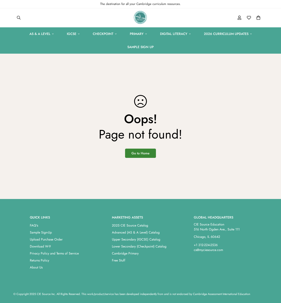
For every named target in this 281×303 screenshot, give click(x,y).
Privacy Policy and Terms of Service (54, 253)
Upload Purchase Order (46, 239)
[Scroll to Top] (273, 280)
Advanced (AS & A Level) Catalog (136, 232)
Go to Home (140, 153)
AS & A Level (39, 33)
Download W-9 (40, 246)
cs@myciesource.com (208, 249)
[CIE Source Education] (140, 17)
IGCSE (71, 33)
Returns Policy (39, 260)
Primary (137, 33)
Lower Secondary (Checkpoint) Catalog (139, 246)
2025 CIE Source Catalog (130, 225)
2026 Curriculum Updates (226, 33)
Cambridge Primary (125, 253)
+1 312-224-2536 (206, 245)
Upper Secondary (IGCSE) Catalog (136, 239)
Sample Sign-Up (41, 232)
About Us (36, 267)
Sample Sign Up (140, 47)
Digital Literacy (173, 33)
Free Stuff (118, 260)
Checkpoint (103, 33)
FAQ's (34, 225)
